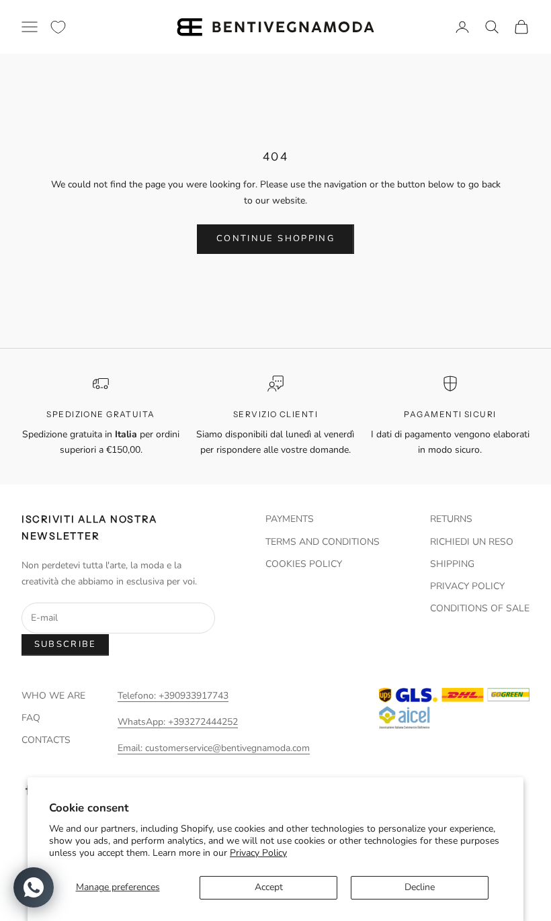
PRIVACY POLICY (467, 586)
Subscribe (65, 644)
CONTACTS (46, 740)
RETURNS (451, 519)
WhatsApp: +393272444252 (178, 721)
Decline (420, 887)
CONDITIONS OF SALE (479, 608)
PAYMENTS (289, 519)
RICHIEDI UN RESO (471, 541)
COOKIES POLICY (303, 564)
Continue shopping (275, 238)
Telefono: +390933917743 (173, 695)
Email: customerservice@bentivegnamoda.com (214, 748)
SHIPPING (452, 564)
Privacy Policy (258, 852)
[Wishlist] (58, 27)
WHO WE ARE (53, 695)
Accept (269, 887)
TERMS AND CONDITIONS (322, 541)
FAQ (31, 717)
